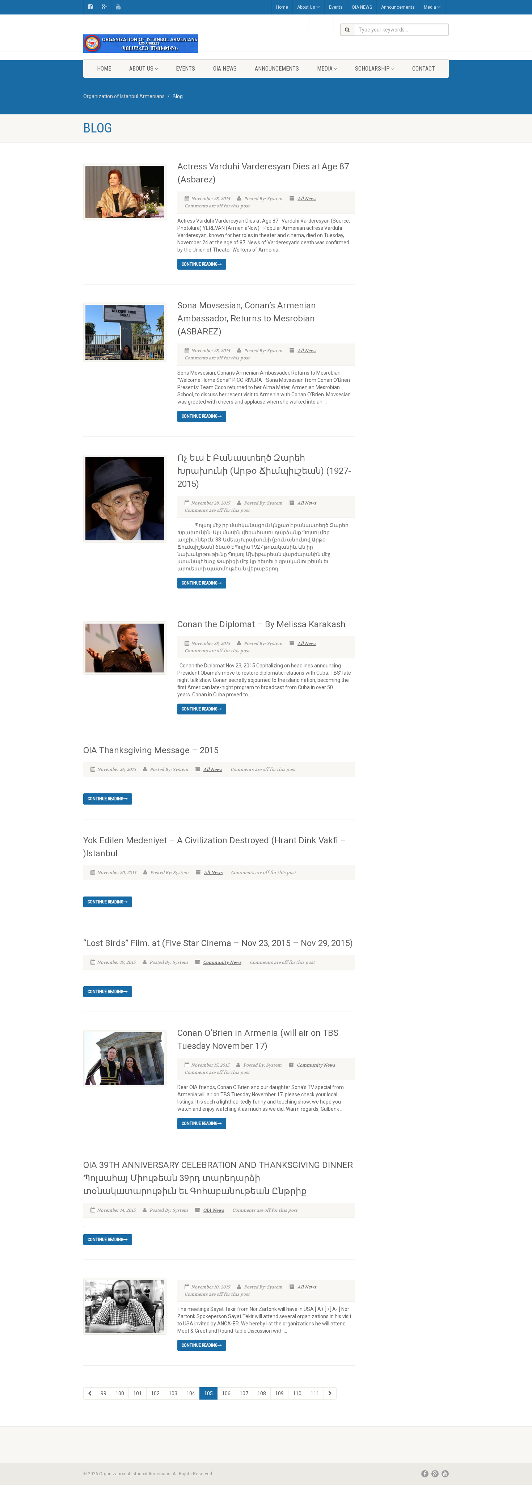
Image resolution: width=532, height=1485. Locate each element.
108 (261, 1393)
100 (119, 1393)
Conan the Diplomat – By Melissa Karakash (261, 624)
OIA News (213, 1210)
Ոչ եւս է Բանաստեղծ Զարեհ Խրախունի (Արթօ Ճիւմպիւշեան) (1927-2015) (264, 471)
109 (279, 1393)
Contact (423, 68)
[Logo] (140, 43)
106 (226, 1393)
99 (103, 1393)
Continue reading (200, 264)
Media (430, 7)
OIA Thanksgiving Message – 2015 (151, 750)
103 (173, 1393)
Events (336, 7)
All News (306, 199)
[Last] (330, 1393)
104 (190, 1393)
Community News (222, 962)
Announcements (398, 7)
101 (137, 1393)
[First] (89, 1393)
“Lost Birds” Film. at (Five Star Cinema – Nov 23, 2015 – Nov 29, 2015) (218, 943)
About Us (306, 7)
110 (297, 1393)
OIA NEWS (362, 7)
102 (155, 1393)
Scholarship (372, 68)
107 (244, 1393)
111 (315, 1393)
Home (282, 7)
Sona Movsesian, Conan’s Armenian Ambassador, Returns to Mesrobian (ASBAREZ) (246, 318)
